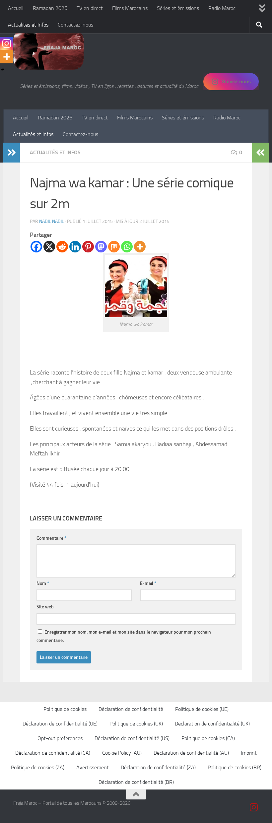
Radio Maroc (222, 8)
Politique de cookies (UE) (202, 709)
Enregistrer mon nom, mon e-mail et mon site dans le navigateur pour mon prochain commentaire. (123, 636)
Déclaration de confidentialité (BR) (136, 782)
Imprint (249, 753)
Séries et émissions (178, 8)
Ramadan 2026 (50, 8)
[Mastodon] (101, 246)
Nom (42, 583)
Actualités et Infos (28, 25)
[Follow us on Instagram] (254, 807)
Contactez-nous (75, 25)
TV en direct (90, 8)
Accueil (16, 8)
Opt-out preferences (60, 738)
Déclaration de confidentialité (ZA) (158, 767)
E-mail (148, 583)
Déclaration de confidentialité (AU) (191, 753)
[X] (49, 246)
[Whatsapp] (127, 246)
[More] (140, 246)
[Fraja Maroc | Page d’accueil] (48, 50)
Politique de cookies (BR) (234, 767)
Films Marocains (130, 8)
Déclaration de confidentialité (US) (132, 738)
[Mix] (114, 246)
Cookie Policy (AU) (122, 753)
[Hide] (2, 69)
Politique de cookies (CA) (208, 738)
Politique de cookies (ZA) (37, 767)
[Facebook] (36, 246)
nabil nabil (51, 221)
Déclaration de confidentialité (131, 709)
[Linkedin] (75, 246)
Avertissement (92, 767)
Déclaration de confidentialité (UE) (60, 723)
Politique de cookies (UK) (136, 723)
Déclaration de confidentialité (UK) (212, 723)
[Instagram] (6, 43)
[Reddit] (62, 246)
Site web (45, 607)
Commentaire (51, 538)
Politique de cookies (65, 709)
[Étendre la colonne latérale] (11, 153)
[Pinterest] (88, 246)
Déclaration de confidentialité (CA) (52, 753)
